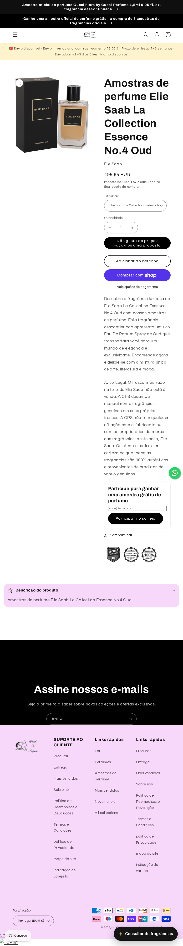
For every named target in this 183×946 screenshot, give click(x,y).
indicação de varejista (65, 873)
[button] (15, 34)
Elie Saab (113, 164)
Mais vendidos (66, 778)
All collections (106, 813)
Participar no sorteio (135, 518)
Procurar (61, 756)
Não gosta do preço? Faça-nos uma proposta (137, 243)
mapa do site (65, 859)
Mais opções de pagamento (137, 287)
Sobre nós (62, 790)
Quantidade (113, 218)
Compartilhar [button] (121, 535)
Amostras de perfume (106, 776)
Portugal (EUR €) (31, 920)
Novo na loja (105, 801)
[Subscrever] (130, 719)
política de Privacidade (64, 845)
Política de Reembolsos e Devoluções (65, 807)
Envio (135, 182)
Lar (98, 751)
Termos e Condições (62, 828)
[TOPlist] (9, 942)
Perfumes (103, 762)
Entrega (60, 767)
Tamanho (111, 195)
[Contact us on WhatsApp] (175, 473)
